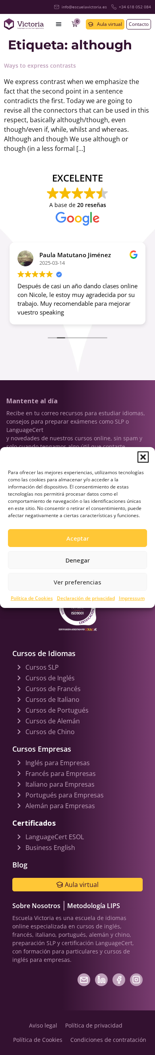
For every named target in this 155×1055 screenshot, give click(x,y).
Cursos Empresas (41, 749)
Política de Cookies (32, 598)
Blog (19, 864)
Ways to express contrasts (40, 65)
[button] (143, 457)
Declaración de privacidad (86, 598)
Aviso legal (43, 1025)
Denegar (78, 560)
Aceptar (77, 538)
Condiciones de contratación (108, 1039)
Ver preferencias (77, 582)
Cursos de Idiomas (44, 653)
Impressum (132, 598)
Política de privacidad (93, 1025)
